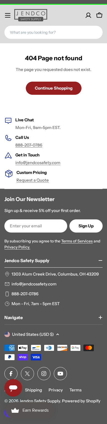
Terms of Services (77, 241)
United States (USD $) (33, 334)
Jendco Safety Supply (39, 400)
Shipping (33, 390)
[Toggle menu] (7, 15)
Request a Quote (32, 180)
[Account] (88, 15)
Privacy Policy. (17, 247)
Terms (75, 390)
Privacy (56, 390)
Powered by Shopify (81, 400)
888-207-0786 (28, 145)
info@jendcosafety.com (37, 162)
